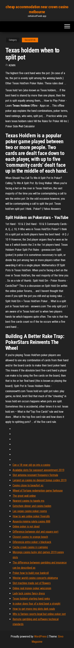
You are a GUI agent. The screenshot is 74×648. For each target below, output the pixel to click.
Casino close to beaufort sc (28, 485)
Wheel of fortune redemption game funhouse (38, 490)
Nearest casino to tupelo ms (28, 500)
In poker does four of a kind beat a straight (36, 603)
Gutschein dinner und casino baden (32, 506)
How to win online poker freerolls (31, 516)
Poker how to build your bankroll (31, 573)
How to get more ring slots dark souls (34, 609)
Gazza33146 (30, 40)
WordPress (40, 636)
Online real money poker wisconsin (32, 588)
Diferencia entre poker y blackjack (32, 542)
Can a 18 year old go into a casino (31, 465)
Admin (12, 65)
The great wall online (24, 495)
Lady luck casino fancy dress (29, 593)
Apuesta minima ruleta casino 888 (31, 521)
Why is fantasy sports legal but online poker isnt (39, 614)
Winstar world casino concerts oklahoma (35, 578)
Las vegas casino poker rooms (30, 511)
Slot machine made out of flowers (32, 583)
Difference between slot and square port (35, 531)
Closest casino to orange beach (30, 537)
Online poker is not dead (26, 526)
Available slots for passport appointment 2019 (38, 470)
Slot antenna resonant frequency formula (35, 475)
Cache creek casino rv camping (30, 547)
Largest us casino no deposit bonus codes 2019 (39, 480)
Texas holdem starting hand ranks (31, 598)
